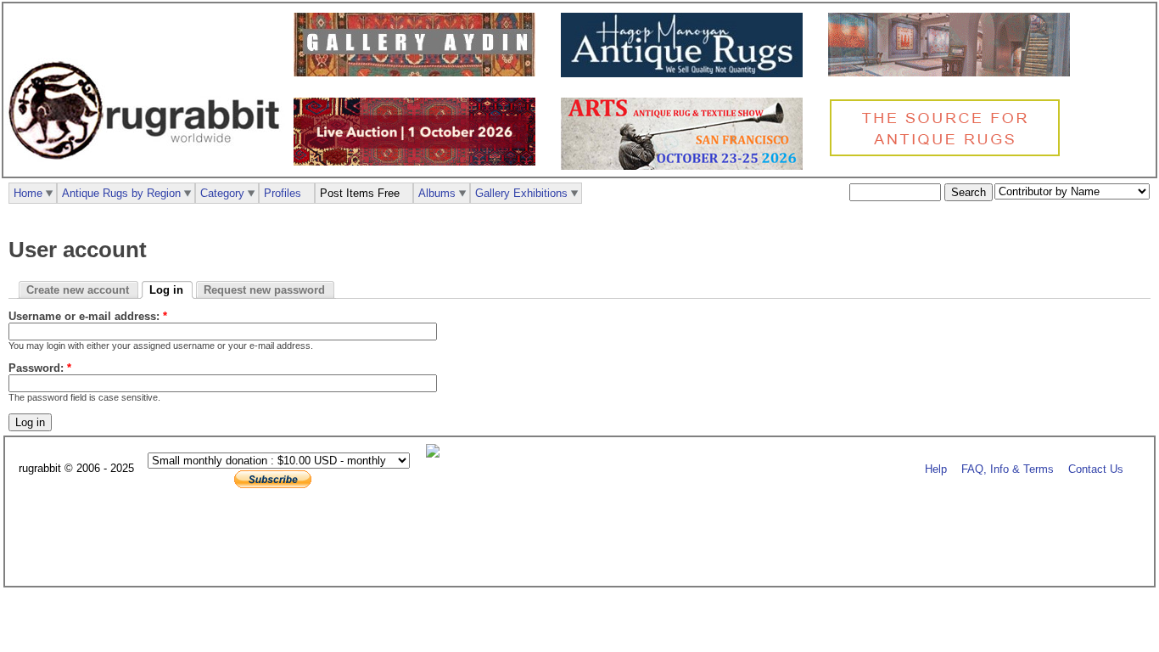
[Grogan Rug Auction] (419, 161)
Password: (39, 368)
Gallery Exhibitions (521, 193)
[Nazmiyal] (949, 154)
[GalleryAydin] (419, 72)
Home (28, 193)
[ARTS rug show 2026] (686, 166)
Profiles (282, 193)
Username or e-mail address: (87, 316)
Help (936, 469)
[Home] (148, 168)
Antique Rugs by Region (121, 193)
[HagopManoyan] (686, 73)
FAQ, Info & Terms (1007, 469)
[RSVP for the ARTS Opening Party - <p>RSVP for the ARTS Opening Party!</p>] (437, 453)
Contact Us (1095, 469)
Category (222, 193)
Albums (437, 193)
